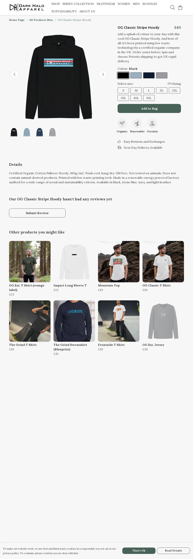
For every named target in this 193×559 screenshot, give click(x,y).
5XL (149, 98)
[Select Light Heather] (161, 75)
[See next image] (103, 74)
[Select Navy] (149, 75)
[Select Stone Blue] (136, 75)
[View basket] (180, 7)
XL (162, 90)
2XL (174, 90)
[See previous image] (14, 74)
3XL (123, 98)
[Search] (172, 7)
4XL (136, 98)
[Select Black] (123, 75)
